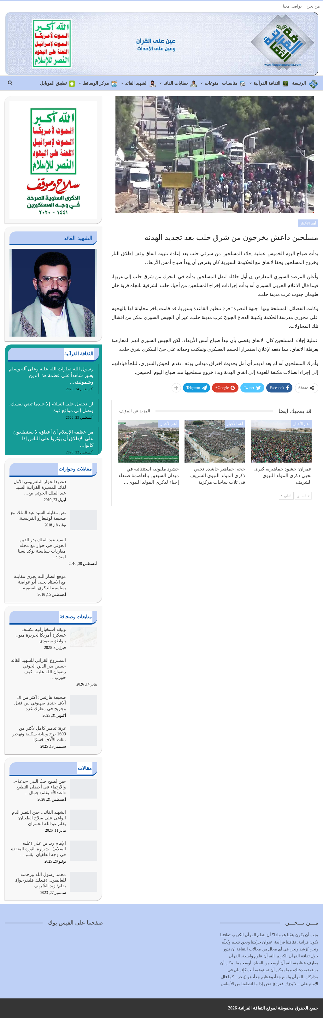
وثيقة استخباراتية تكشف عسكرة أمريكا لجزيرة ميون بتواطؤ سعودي (40, 635)
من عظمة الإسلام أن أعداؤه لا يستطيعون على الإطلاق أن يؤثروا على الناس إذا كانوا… (53, 438)
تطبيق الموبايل (53, 83)
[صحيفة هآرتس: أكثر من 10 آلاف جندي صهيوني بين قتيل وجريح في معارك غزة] (83, 705)
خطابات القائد (176, 83)
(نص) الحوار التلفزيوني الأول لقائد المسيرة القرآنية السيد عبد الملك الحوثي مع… (40, 487)
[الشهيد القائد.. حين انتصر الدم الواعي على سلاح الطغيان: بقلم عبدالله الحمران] (83, 820)
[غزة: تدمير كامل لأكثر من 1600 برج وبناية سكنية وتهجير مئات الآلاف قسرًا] (83, 736)
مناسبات (230, 83)
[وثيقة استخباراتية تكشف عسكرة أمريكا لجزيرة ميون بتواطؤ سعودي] (83, 637)
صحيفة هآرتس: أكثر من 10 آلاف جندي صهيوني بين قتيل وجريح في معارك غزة (40, 703)
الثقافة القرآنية (267, 83)
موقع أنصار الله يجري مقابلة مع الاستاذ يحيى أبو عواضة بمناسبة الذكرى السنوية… (40, 582)
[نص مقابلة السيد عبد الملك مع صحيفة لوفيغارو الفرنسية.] (83, 520)
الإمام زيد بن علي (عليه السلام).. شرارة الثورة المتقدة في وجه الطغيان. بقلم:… (38, 849)
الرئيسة (299, 83)
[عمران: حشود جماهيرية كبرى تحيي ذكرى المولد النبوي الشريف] (281, 441)
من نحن (313, 6)
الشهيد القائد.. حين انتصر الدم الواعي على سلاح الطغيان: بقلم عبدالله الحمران (39, 818)
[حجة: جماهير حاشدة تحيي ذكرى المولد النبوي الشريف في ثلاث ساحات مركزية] (215, 441)
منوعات (212, 83)
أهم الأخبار (308, 223)
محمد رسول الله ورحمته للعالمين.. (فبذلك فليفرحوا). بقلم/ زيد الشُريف (40, 880)
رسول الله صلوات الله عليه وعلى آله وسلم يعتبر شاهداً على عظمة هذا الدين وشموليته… (51, 375)
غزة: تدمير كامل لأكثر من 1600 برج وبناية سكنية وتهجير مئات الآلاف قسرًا (39, 734)
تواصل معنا (292, 6)
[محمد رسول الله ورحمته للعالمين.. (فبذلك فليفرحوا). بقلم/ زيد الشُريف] (83, 882)
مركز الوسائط (96, 83)
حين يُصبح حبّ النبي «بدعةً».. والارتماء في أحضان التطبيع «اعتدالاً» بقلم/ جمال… (39, 787)
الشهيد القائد (136, 83)
